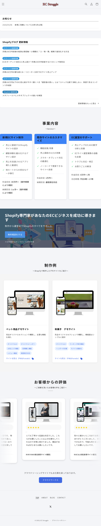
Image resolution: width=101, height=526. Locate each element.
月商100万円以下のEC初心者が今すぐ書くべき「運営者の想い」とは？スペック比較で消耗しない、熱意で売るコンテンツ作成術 (50, 83)
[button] (3, 4)
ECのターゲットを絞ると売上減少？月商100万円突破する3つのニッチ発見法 (33, 62)
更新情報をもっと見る (87, 103)
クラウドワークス (50, 480)
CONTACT (61, 497)
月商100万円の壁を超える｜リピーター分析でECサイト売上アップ (29, 72)
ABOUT (45, 497)
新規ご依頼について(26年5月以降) (29, 25)
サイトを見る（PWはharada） (18, 358)
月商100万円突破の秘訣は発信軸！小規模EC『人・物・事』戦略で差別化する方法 (35, 51)
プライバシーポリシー (59, 520)
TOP (37, 497)
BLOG (52, 497)
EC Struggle (44, 520)
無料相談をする (15, 234)
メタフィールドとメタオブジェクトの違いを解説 (22, 95)
